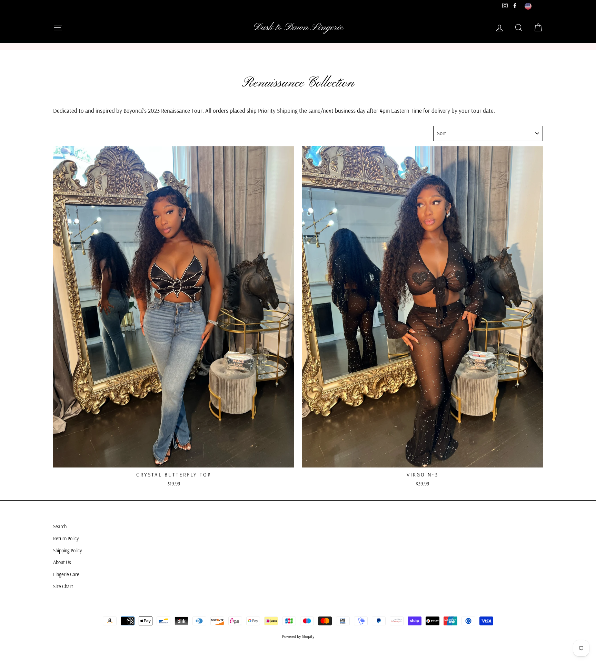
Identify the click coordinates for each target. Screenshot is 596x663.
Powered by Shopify (298, 636)
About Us (62, 562)
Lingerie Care (66, 574)
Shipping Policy (67, 551)
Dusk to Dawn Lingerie (298, 27)
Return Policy (66, 538)
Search (60, 526)
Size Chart (63, 586)
